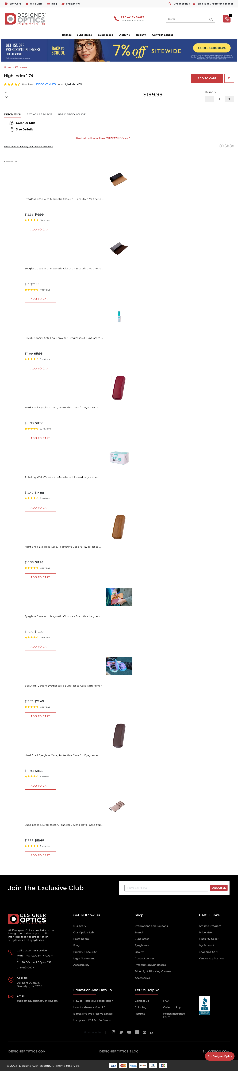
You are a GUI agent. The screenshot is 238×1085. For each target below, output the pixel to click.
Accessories (142, 977)
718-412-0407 (133, 17)
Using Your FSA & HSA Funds (91, 1020)
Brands (139, 932)
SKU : (60, 84)
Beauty (141, 34)
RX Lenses (20, 67)
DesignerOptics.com (34, 1065)
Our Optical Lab (83, 932)
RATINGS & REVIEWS (39, 114)
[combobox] (190, 18)
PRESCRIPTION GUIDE (72, 114)
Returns (140, 1013)
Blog (76, 945)
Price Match (206, 932)
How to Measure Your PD (89, 1007)
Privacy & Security (85, 952)
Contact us (142, 1000)
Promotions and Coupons (151, 926)
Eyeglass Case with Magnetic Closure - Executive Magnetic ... (64, 199)
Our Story (79, 926)
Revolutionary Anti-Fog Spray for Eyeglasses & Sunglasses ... (64, 338)
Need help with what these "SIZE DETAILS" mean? (103, 138)
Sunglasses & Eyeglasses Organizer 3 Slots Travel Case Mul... (64, 824)
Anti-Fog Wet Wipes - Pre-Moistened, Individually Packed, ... (63, 477)
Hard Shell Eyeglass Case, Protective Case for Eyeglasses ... (63, 407)
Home (7, 67)
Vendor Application (211, 958)
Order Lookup (172, 1007)
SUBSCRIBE (219, 887)
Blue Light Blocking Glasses (153, 971)
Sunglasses (142, 938)
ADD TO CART (40, 229)
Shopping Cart (208, 952)
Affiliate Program (210, 926)
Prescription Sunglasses (150, 964)
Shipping (140, 1007)
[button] (12, 84)
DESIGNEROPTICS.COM (27, 1051)
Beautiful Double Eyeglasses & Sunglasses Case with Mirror (63, 685)
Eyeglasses (142, 945)
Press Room (81, 938)
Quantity (210, 92)
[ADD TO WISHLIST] (229, 78)
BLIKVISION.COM (216, 1051)
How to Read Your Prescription (93, 1000)
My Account (206, 945)
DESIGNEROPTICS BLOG (119, 1051)
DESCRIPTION (12, 114)
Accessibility (81, 964)
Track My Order (209, 938)
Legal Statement (84, 958)
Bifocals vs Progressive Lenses (93, 1013)
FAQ (166, 1000)
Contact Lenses (162, 34)
